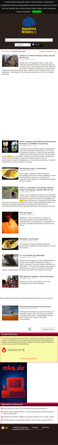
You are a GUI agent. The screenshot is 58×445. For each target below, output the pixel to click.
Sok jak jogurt (26, 213)
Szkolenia (45, 427)
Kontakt (35, 427)
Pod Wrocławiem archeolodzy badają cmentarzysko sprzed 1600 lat (28, 420)
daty (55, 51)
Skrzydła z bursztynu (29, 239)
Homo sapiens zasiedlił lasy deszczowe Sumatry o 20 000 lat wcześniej (38, 142)
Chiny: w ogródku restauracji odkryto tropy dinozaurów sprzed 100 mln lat (37, 189)
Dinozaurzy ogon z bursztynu (33, 168)
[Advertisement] (29, 108)
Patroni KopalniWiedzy (29, 359)
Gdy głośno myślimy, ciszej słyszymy (37, 276)
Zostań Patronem (9, 334)
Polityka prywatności (20, 427)
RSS (6, 427)
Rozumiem (37, 12)
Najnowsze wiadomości (12, 404)
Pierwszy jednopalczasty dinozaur (35, 306)
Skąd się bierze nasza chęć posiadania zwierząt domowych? (25, 408)
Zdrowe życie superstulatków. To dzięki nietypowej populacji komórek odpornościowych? (28, 413)
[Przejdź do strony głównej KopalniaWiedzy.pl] (29, 25)
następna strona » (48, 329)
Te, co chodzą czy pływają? (32, 255)
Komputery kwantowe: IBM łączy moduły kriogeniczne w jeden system (28, 417)
